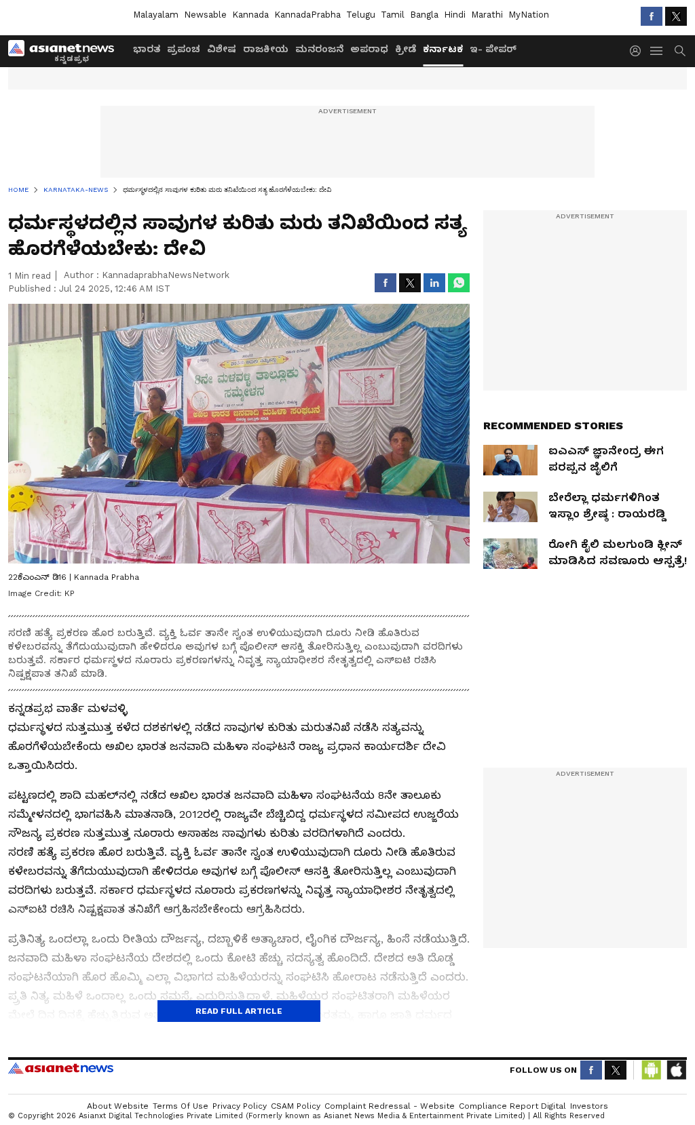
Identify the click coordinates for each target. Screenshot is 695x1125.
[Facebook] (651, 16)
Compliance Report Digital (512, 1106)
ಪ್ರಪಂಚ (183, 48)
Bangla (424, 14)
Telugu (360, 14)
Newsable (205, 14)
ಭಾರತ (146, 48)
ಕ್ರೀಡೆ (405, 48)
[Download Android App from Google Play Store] (651, 1070)
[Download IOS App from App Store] (676, 1070)
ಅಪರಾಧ (369, 48)
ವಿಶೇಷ (221, 48)
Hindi (455, 14)
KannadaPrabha (307, 14)
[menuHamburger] (657, 50)
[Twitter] (676, 16)
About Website (118, 1106)
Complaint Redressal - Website (389, 1106)
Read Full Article (238, 1011)
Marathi (487, 14)
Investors (589, 1106)
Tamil (393, 14)
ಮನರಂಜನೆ (319, 48)
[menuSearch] (680, 50)
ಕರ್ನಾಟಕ (443, 48)
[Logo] (66, 50)
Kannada (250, 14)
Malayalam (156, 14)
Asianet (60, 1068)
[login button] (638, 51)
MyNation (528, 14)
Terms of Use (180, 1106)
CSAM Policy (295, 1106)
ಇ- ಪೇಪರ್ (493, 48)
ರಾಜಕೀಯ (265, 48)
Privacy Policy (239, 1106)
